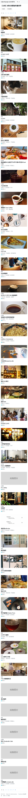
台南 (19, 2)
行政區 (3, 9)
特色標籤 (9, 9)
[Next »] (15, 13)
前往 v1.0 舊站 (6, 795)
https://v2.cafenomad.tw (11, 794)
